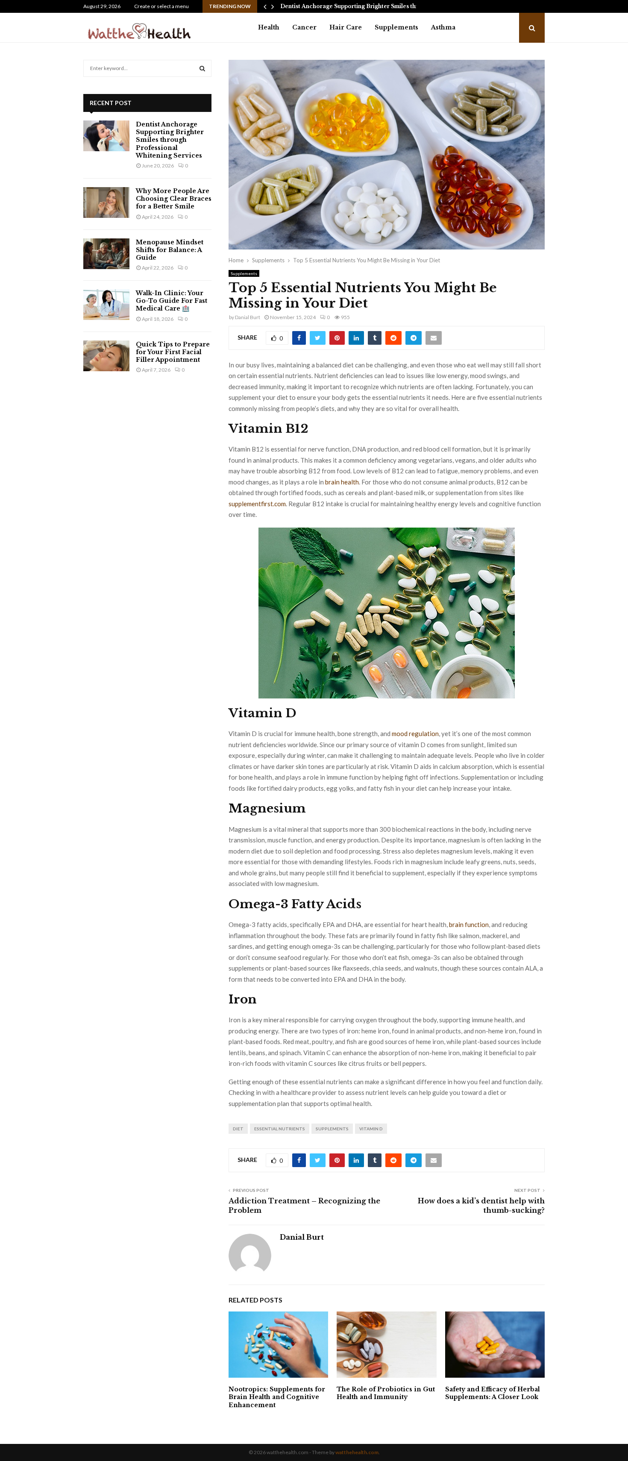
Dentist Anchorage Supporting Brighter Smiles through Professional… (376, 6)
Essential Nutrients (279, 1128)
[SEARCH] (202, 68)
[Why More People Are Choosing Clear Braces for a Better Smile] (106, 202)
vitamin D (371, 1128)
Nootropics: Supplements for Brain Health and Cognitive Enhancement (277, 1396)
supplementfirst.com (257, 504)
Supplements (396, 27)
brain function (469, 924)
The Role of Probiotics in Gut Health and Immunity (386, 1393)
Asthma (443, 27)
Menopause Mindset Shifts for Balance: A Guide (169, 249)
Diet (238, 1128)
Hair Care (345, 27)
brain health (342, 482)
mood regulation (415, 733)
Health (268, 27)
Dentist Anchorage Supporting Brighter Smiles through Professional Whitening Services (170, 139)
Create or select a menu (161, 6)
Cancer (304, 27)
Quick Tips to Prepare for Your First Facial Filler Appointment (173, 352)
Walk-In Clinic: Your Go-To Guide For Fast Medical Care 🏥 (171, 300)
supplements (332, 1128)
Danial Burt (247, 317)
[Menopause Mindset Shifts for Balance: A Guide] (106, 253)
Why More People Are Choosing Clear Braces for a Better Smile (173, 198)
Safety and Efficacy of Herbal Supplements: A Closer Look (492, 1393)
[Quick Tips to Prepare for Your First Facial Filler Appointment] (106, 355)
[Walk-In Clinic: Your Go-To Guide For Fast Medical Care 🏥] (106, 304)
